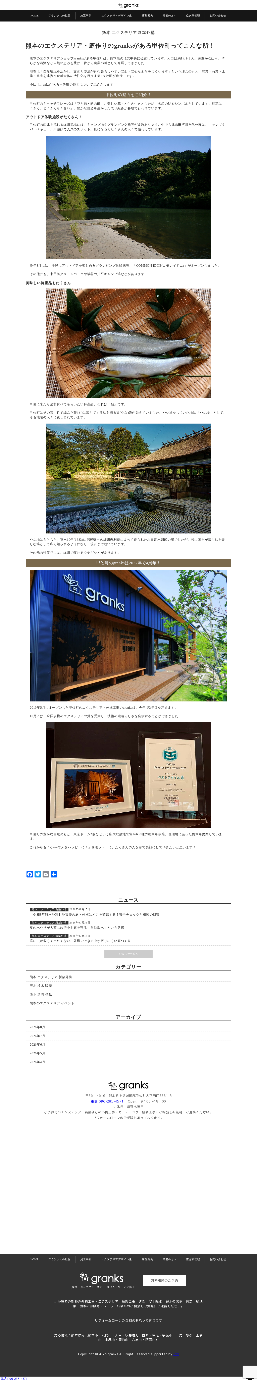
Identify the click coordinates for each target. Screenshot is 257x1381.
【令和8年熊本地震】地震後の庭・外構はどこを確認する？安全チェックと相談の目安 (95, 914)
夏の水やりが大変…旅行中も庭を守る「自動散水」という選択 (77, 927)
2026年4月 (37, 1062)
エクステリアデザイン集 (116, 15)
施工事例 (85, 15)
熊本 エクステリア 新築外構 (128, 32)
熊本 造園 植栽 (41, 994)
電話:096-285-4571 (107, 1101)
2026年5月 (37, 1053)
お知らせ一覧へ (128, 953)
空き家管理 (193, 15)
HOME (35, 15)
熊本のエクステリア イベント (52, 1003)
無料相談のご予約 (164, 1280)
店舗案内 (147, 15)
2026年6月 (37, 1044)
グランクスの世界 (59, 15)
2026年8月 (37, 1027)
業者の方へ (169, 15)
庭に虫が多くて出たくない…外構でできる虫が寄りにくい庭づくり (80, 941)
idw (176, 1354)
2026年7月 (37, 1036)
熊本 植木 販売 (41, 985)
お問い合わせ (218, 15)
